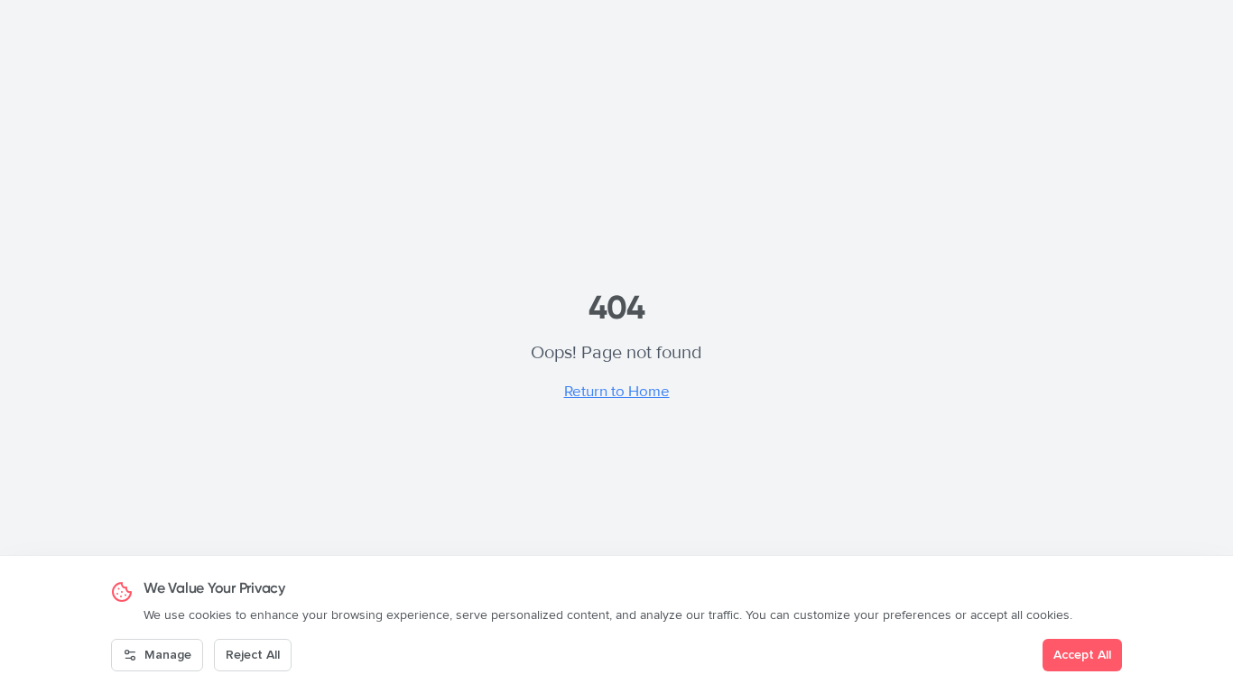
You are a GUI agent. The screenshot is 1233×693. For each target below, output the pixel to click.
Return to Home (617, 391)
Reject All (253, 654)
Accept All (1082, 654)
